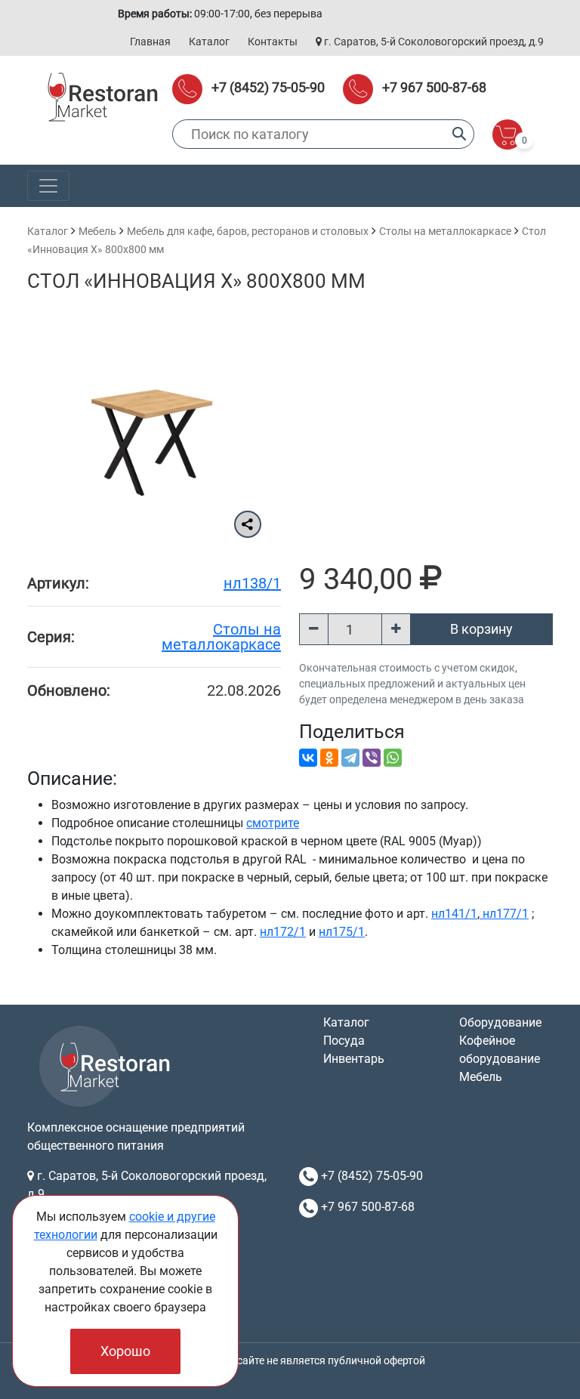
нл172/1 (283, 932)
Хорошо (125, 1351)
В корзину (481, 629)
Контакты (273, 42)
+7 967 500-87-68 (434, 87)
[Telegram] (350, 758)
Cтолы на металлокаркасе (445, 231)
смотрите (272, 823)
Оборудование (500, 1022)
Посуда (344, 1040)
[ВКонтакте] (308, 758)
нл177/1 (504, 913)
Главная (150, 42)
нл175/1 (342, 932)
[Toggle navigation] (48, 186)
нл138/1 (252, 583)
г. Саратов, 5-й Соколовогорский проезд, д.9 (433, 42)
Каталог (209, 42)
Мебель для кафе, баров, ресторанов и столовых (248, 231)
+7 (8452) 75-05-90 (268, 87)
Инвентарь (353, 1059)
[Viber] (371, 758)
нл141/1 (454, 913)
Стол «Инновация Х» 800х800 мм (196, 281)
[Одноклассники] (329, 758)
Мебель (97, 231)
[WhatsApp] (393, 758)
